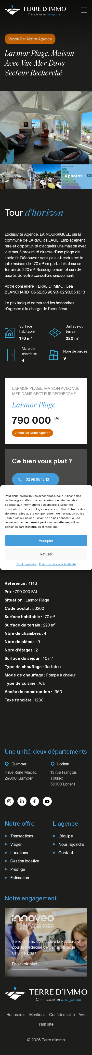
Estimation (19, 877)
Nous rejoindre (71, 844)
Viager (16, 844)
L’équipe (65, 836)
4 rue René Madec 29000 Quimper (21, 775)
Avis (82, 1014)
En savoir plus (24, 964)
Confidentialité (26, 564)
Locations (19, 852)
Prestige (17, 869)
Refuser (46, 554)
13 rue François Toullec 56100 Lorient (63, 778)
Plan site (46, 1024)
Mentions (37, 1014)
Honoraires (16, 1014)
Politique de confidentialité (57, 564)
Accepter (46, 540)
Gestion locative (24, 861)
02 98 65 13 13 (37, 479)
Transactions (21, 836)
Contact (65, 852)
